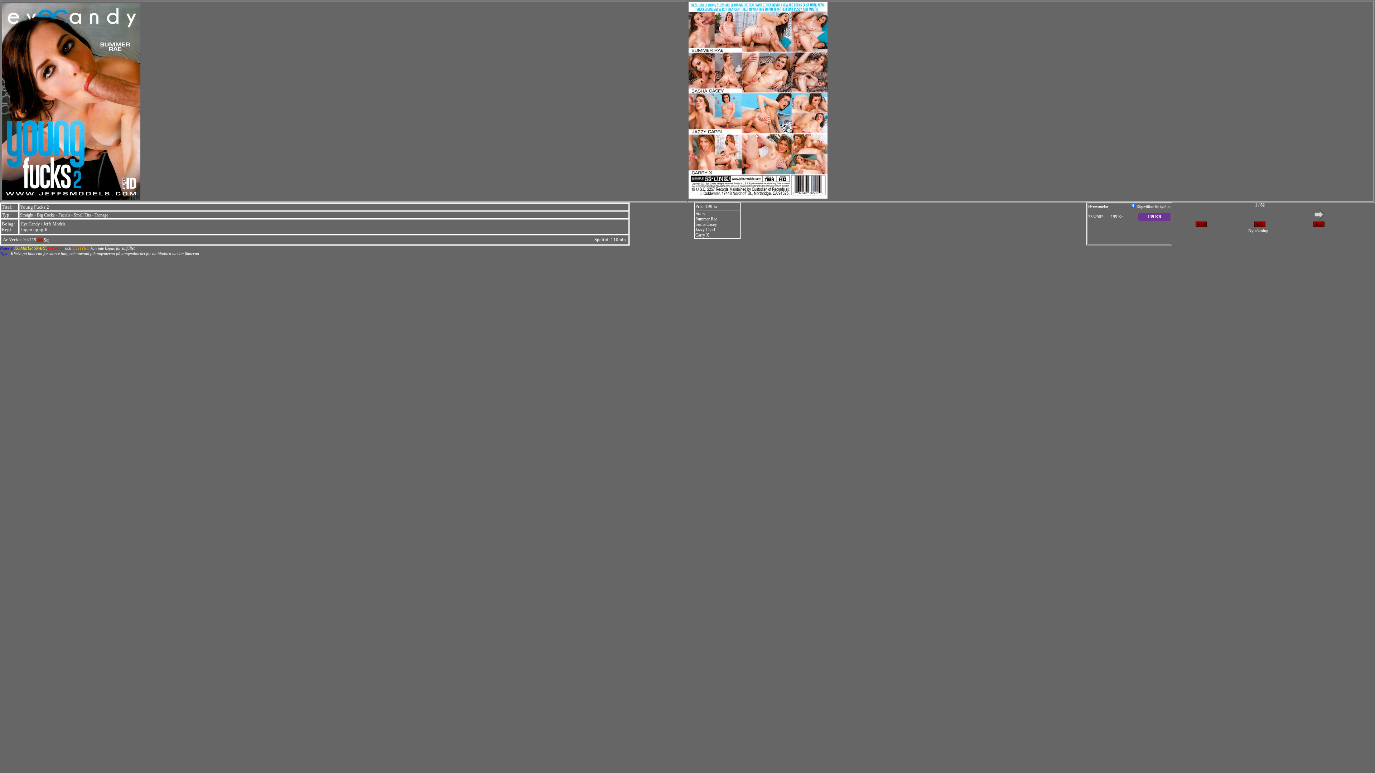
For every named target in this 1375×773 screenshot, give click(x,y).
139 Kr (1155, 216)
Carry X (702, 235)
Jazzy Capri (705, 229)
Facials (64, 215)
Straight (26, 215)
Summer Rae (706, 219)
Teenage (101, 215)
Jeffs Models (54, 224)
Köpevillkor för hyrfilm (1153, 207)
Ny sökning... (1260, 230)
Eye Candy (30, 224)
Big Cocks (46, 215)
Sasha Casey (706, 224)
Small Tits (82, 215)
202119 (29, 239)
